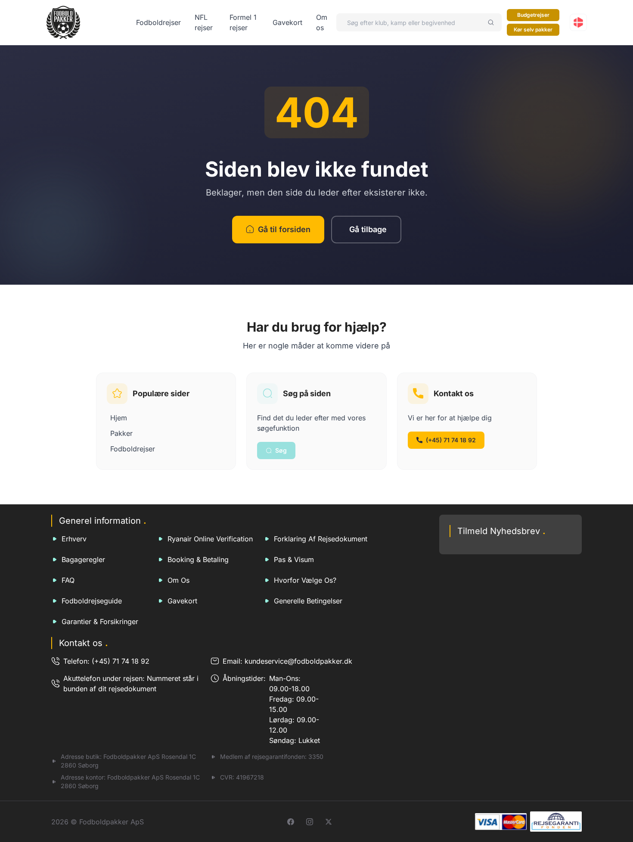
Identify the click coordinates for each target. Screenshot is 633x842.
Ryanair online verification (210, 538)
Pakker (121, 433)
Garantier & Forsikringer (100, 621)
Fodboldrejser (158, 22)
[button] (578, 22)
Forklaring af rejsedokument (320, 538)
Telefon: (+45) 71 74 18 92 (106, 661)
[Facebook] (291, 822)
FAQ (68, 580)
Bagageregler (83, 559)
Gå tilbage (368, 229)
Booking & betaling (198, 559)
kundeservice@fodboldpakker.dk (298, 661)
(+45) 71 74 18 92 (451, 440)
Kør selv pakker (533, 29)
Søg (281, 450)
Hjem (118, 417)
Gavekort (287, 22)
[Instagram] (309, 822)
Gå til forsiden (284, 229)
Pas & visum (294, 559)
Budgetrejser (533, 15)
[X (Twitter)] (328, 822)
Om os (178, 580)
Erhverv (74, 538)
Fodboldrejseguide (92, 601)
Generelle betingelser (308, 601)
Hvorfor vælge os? (305, 580)
